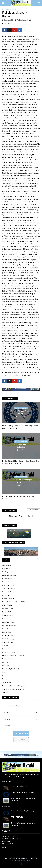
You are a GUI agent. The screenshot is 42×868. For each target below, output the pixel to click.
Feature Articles (9, 9)
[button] (21, 755)
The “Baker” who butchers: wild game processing (23, 799)
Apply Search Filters (21, 733)
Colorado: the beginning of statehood (21, 481)
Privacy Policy (25, 860)
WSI (12, 860)
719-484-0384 (6, 847)
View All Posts (33, 509)
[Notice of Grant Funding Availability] (6, 794)
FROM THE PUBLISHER (19, 786)
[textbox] (7, 712)
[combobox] (21, 712)
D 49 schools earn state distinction (21, 445)
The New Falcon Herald (24, 20)
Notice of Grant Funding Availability (21, 412)
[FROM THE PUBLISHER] (6, 788)
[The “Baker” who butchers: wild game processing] (6, 800)
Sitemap (17, 860)
